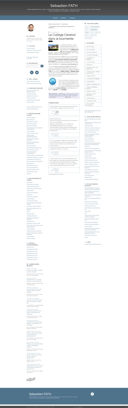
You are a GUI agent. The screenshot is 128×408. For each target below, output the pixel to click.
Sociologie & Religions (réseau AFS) (92, 219)
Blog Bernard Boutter (32, 125)
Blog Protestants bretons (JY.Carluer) (33, 139)
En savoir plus (79, 406)
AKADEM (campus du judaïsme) (34, 231)
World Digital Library (89, 175)
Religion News (30, 190)
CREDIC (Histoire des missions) (92, 162)
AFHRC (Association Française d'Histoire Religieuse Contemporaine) (92, 135)
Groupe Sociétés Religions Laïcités (93, 244)
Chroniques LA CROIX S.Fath (33, 223)
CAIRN (86, 237)
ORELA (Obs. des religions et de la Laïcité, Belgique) (35, 226)
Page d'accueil (65, 24)
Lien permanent (53, 93)
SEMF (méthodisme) (89, 139)
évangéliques (93, 29)
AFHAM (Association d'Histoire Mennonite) (92, 172)
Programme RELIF (91, 76)
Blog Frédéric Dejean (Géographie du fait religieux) (35, 128)
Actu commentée (67, 93)
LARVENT (29, 279)
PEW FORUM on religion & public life (92, 208)
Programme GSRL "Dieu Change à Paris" (91, 68)
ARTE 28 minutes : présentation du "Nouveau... (34, 312)
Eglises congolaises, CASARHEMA (35, 161)
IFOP (86, 213)
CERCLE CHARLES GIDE (32, 133)
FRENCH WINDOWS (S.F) (33, 109)
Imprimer (69, 97)
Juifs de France (30, 247)
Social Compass (88, 226)
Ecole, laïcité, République (92, 55)
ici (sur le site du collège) (62, 66)
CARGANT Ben (31, 322)
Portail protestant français (33, 186)
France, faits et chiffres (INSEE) (34, 188)
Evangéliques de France (32, 249)
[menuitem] (55, 17)
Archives (63, 18)
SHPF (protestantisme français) (92, 130)
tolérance (74, 96)
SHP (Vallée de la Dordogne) (91, 169)
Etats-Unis (97, 32)
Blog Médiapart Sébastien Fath (34, 147)
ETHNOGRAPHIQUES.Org (91, 235)
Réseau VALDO (88, 177)
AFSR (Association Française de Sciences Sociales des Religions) (92, 188)
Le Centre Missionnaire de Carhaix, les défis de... (35, 301)
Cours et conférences (92, 52)
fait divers (69, 95)
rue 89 (57, 96)
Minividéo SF (90, 65)
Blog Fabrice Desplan (32, 123)
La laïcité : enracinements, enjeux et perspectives (34, 356)
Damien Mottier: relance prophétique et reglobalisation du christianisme (61, 27)
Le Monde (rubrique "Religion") (34, 206)
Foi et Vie (29, 173)
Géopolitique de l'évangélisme (89, 58)
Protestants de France (32, 259)
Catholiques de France (32, 251)
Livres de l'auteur (91, 62)
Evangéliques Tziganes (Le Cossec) (35, 157)
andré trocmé (62, 96)
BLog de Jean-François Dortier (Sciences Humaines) (92, 216)
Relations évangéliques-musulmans (91, 87)
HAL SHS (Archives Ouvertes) (91, 203)
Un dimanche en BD (91, 101)
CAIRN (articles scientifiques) (33, 100)
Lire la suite (29, 41)
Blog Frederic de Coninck (32, 149)
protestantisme (57, 95)
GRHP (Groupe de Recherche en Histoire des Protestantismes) (92, 143)
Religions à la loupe (91, 91)
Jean (28, 300)
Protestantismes (58, 94)
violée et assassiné (65, 52)
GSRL (86, 29)
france (65, 95)
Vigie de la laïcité (30, 213)
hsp (62, 95)
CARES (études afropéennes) (91, 179)
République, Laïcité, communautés (90, 94)
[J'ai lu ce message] (126, 406)
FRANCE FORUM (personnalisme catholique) (34, 233)
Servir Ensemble (30, 236)
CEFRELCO (87, 146)
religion (87, 26)
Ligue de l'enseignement (32, 167)
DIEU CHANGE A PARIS (90, 132)
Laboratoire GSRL (89, 125)
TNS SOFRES (88, 211)
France (87, 32)
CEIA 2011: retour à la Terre (54, 24)
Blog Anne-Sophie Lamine (33, 169)
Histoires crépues (31, 238)
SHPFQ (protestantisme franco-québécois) (92, 166)
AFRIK (28, 211)
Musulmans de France (32, 255)
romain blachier (57, 112)
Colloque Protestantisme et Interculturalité (34, 334)
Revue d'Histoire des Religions (92, 224)
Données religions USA (90, 205)
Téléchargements (91, 98)
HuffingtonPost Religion (32, 196)
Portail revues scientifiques (91, 201)
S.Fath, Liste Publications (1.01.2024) (32, 57)
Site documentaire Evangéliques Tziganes (34, 203)
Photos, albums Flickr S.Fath (33, 81)
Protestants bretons (89, 141)
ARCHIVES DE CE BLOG (32, 96)
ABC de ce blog (90, 46)
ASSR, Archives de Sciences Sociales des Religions (92, 192)
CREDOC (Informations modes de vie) (93, 198)
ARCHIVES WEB (30, 102)
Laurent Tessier (31, 289)
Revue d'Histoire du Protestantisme (35, 155)
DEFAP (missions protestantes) (92, 148)
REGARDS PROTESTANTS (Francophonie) (33, 142)
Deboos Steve (31, 333)
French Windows (31, 131)
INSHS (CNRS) (88, 156)
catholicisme (93, 35)
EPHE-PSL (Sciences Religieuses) (92, 128)
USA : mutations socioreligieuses (89, 104)
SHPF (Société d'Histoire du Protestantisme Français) (92, 232)
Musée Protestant (31, 117)
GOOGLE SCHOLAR (31, 94)
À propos (72, 18)
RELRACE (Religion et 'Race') (91, 164)
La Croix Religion (31, 198)
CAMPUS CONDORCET (90, 154)
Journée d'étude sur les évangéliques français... (35, 345)
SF (27, 270)
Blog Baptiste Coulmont (32, 121)
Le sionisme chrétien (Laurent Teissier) (34, 290)
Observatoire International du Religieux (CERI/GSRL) (93, 111)
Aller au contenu (4, 1)
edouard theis (68, 96)
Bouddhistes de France (32, 253)
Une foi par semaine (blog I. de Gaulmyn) (34, 208)
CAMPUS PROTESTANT (90, 158)
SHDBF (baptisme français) (91, 160)
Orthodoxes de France (32, 257)
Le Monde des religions (32, 200)
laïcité (86, 35)
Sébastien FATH (64, 5)
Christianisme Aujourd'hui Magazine (33, 218)
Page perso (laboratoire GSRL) (34, 50)
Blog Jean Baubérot (31, 145)
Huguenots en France (32, 171)
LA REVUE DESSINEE (32, 215)
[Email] (37, 72)
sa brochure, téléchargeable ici (69, 64)
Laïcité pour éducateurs (32, 192)
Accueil (55, 18)
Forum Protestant (31, 228)
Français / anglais (31, 48)
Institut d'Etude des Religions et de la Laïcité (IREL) (93, 123)
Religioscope (30, 182)
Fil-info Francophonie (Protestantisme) (32, 152)
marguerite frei (31, 365)
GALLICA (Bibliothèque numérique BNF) (93, 119)
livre (92, 32)
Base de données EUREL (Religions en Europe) (93, 195)
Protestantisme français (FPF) (34, 159)
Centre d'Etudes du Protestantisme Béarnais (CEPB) (93, 151)
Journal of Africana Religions (91, 222)
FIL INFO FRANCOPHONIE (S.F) (34, 106)
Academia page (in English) (33, 52)
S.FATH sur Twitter (31, 98)
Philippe (29, 344)
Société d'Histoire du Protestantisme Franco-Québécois (92, 229)
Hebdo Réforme (30, 221)
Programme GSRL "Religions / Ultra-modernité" (92, 72)
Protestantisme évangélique (93, 78)
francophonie (88, 38)
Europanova (29, 194)
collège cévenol (69, 94)
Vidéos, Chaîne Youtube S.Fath (34, 83)
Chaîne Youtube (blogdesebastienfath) (32, 135)
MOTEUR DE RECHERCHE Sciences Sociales (33, 91)
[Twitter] (32, 72)
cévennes (74, 95)
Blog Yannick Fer (31, 119)
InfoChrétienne (30, 163)
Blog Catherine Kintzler (32, 165)
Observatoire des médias (33, 184)
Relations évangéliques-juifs (93, 84)
